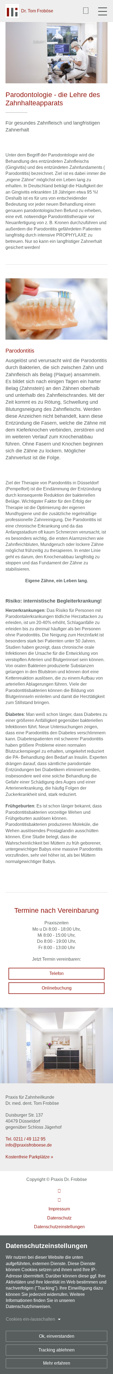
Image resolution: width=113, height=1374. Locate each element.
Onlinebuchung (57, 988)
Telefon (56, 973)
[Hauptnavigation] (103, 11)
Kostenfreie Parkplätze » (29, 1157)
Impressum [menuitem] (59, 1209)
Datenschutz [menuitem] (59, 1218)
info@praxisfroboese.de (28, 1145)
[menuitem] (59, 1191)
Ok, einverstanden (56, 1336)
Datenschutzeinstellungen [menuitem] (59, 1226)
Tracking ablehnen (56, 1350)
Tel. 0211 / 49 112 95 (25, 1139)
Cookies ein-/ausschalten (30, 1319)
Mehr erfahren (56, 1363)
